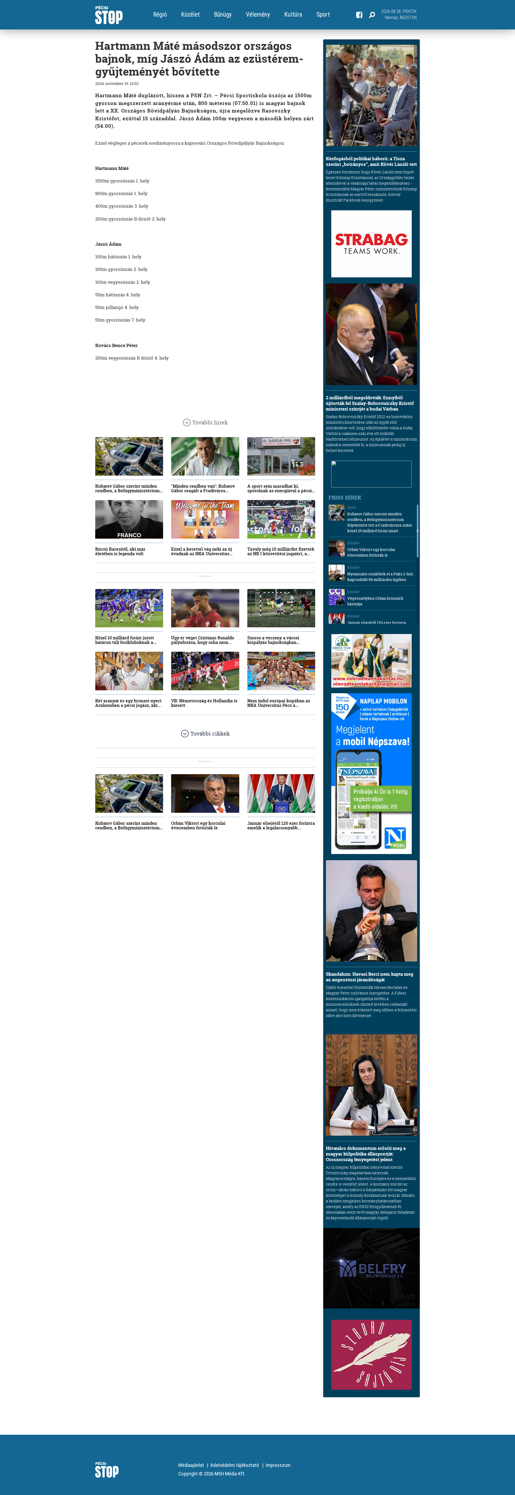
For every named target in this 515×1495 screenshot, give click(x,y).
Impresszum (278, 1465)
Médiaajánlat (191, 1465)
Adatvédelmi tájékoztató (234, 1465)
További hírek (210, 422)
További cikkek (210, 733)
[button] (372, 14)
